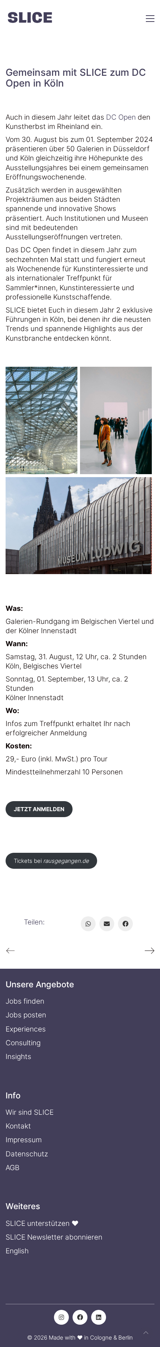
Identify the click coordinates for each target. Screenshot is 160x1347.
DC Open (121, 117)
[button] (150, 18)
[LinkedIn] (98, 1317)
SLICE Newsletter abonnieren (54, 1237)
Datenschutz (27, 1154)
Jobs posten (26, 1015)
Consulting (23, 1043)
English (17, 1251)
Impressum (24, 1140)
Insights (18, 1056)
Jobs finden (25, 1001)
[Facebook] (125, 923)
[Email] (106, 923)
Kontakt (18, 1126)
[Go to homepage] (30, 18)
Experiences (26, 1029)
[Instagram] (61, 1317)
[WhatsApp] (88, 923)
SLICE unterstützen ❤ (42, 1223)
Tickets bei (51, 860)
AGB (12, 1167)
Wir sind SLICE (30, 1112)
